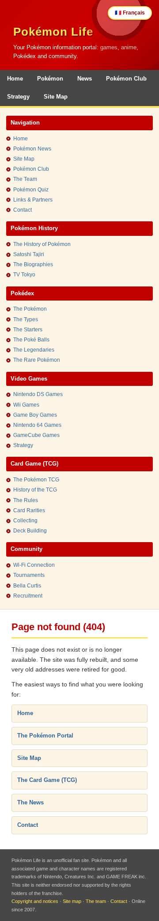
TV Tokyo (24, 275)
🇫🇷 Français (130, 13)
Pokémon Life (53, 31)
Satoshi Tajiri (28, 254)
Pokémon (50, 78)
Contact (22, 210)
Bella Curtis (27, 586)
